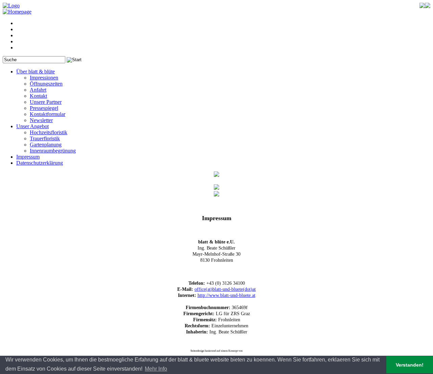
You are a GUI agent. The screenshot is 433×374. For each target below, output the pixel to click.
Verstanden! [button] (410, 365)
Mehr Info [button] (156, 369)
